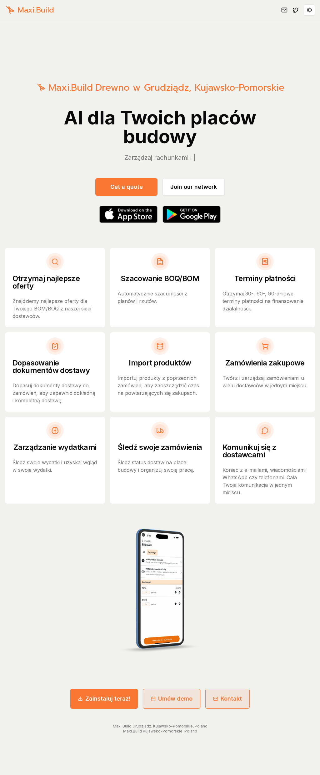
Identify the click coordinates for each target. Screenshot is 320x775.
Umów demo (175, 698)
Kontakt (231, 698)
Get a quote (126, 187)
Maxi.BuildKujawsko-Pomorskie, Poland (160, 731)
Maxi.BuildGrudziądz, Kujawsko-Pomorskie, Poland (160, 726)
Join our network (193, 187)
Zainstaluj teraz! (107, 698)
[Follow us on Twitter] (295, 10)
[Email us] (284, 10)
